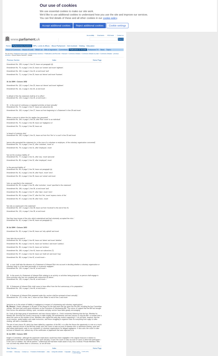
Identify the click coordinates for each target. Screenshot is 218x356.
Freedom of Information (38, 351)
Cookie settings (117, 25)
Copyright (68, 351)
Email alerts (100, 35)
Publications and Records (52, 53)
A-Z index (9, 351)
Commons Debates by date (90, 53)
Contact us (120, 35)
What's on (39, 50)
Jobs (48, 351)
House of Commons (13, 50)
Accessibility (90, 35)
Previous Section (13, 60)
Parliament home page (20, 53)
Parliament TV (93, 50)
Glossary (17, 351)
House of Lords (27, 50)
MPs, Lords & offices (41, 46)
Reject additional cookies (89, 25)
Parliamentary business (22, 46)
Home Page (97, 60)
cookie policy (110, 18)
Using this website (57, 351)
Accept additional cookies (56, 25)
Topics (108, 50)
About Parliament (58, 46)
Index (54, 60)
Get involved (72, 46)
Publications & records (78, 50)
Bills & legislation (50, 50)
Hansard (64, 53)
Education (90, 46)
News (102, 50)
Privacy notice (76, 351)
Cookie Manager (76, 352)
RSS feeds (110, 35)
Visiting (82, 46)
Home (8, 46)
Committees (63, 50)
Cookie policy (85, 351)
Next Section (11, 348)
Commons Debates (74, 53)
